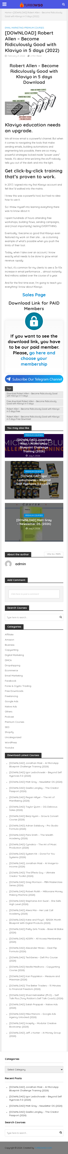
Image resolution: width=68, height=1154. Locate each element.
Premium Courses (34, 27)
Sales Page (34, 294)
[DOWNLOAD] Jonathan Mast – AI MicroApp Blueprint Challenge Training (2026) (34, 445)
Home (8, 12)
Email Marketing (14, 27)
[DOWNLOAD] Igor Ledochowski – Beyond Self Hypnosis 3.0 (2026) (34, 480)
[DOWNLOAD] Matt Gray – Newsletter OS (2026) (34, 522)
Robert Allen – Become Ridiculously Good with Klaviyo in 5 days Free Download (33, 417)
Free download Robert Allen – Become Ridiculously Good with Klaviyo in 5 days (31, 402)
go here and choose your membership (38, 358)
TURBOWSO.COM (43, 1147)
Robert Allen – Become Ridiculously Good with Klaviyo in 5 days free (33, 409)
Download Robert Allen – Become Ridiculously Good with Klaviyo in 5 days (32, 394)
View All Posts (54, 554)
